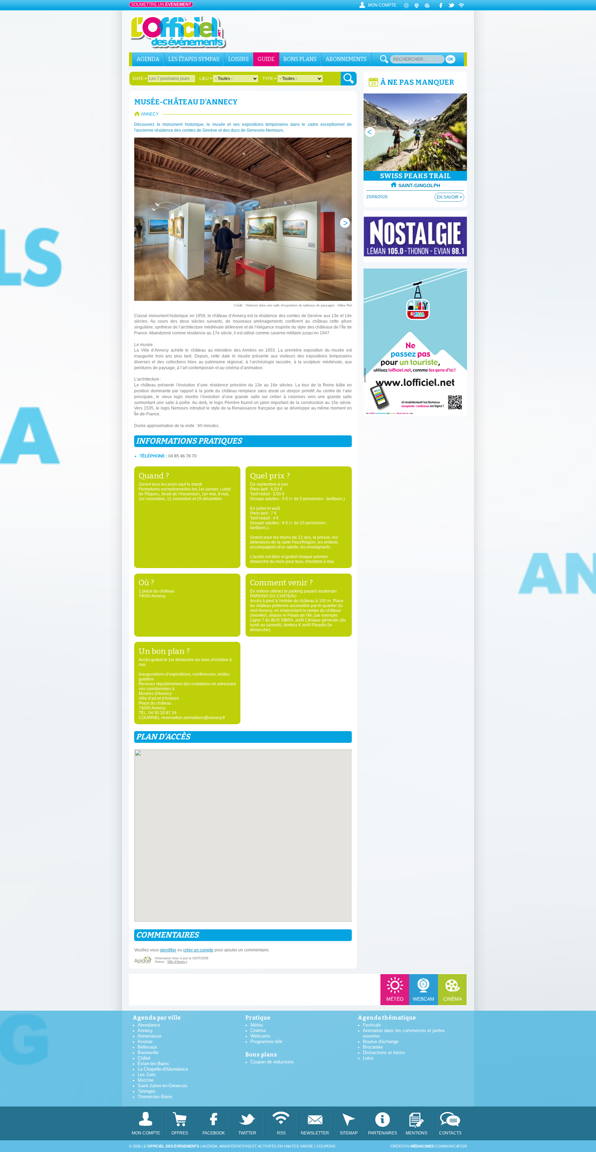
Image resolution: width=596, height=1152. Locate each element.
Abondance (149, 1025)
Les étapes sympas (193, 59)
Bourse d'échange (380, 1041)
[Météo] (406, 5)
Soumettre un (161, 4)
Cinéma (452, 999)
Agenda (148, 59)
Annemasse (149, 1036)
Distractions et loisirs (384, 1052)
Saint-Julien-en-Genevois (163, 1085)
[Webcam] (417, 5)
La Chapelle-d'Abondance (163, 1069)
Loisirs (238, 59)
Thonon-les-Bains (155, 1096)
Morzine (145, 1080)
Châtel (144, 1058)
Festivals (372, 1025)
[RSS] (462, 5)
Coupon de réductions (272, 1061)
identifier (168, 950)
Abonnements (346, 59)
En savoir (449, 197)
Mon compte (382, 5)
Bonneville (148, 1052)
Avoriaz (145, 1041)
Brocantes (373, 1047)
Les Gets (147, 1074)
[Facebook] (441, 5)
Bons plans (300, 59)
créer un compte (198, 950)
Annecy (145, 1030)
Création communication (428, 1146)
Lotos (368, 1058)
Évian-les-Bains (153, 1063)
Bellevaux (147, 1047)
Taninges (147, 1091)
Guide (266, 59)
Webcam (423, 999)
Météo (395, 999)
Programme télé (266, 1041)
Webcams (260, 1036)
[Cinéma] (427, 5)
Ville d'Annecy (177, 961)
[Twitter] (451, 5)
